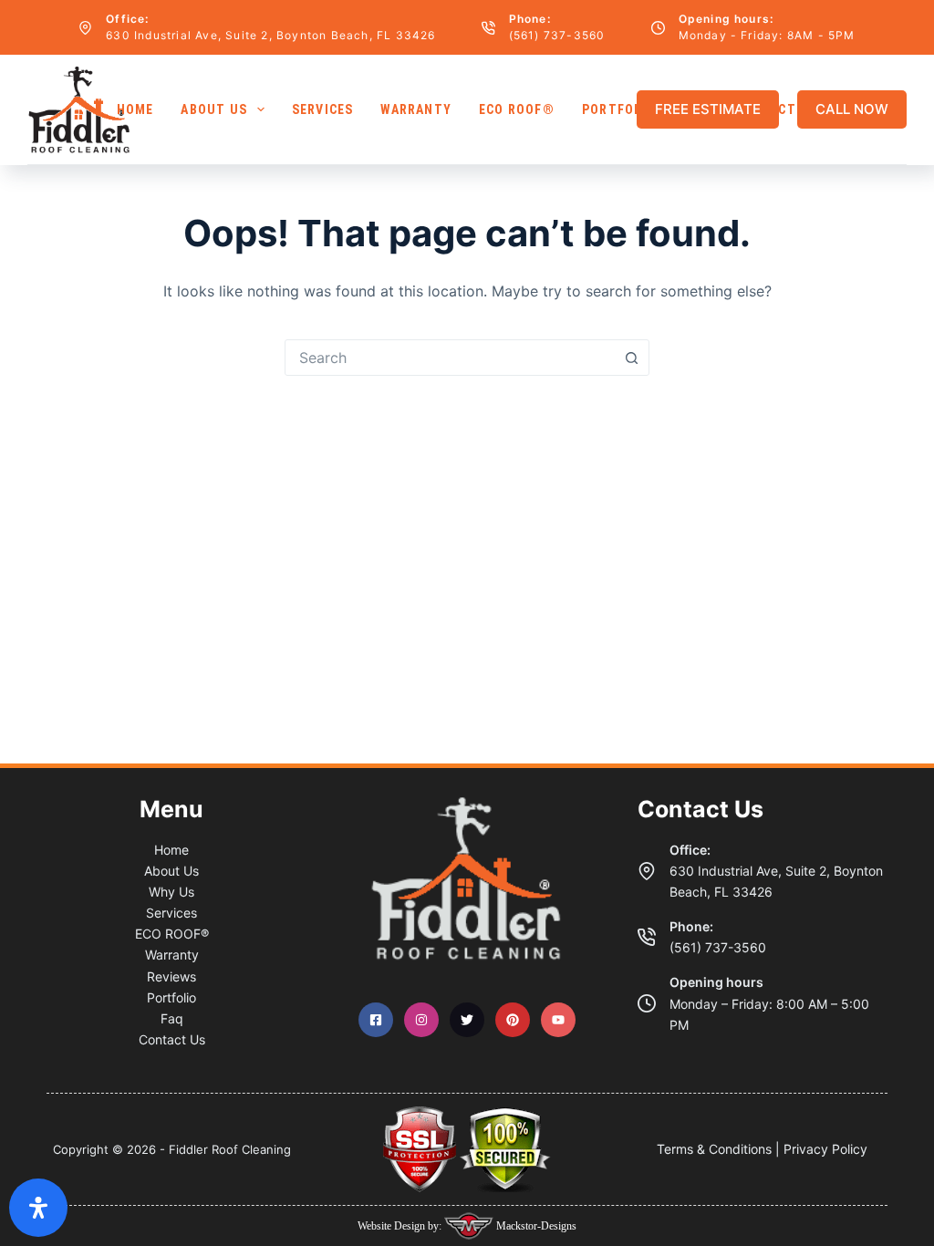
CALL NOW (851, 109)
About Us (214, 109)
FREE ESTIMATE (708, 109)
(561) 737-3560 (557, 35)
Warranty (415, 109)
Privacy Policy (825, 1149)
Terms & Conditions (714, 1149)
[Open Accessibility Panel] (38, 1208)
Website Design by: (401, 1226)
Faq (172, 1018)
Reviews (171, 976)
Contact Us (172, 1039)
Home (135, 109)
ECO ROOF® (517, 109)
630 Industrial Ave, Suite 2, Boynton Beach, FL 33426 (270, 35)
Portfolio (619, 109)
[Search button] (631, 357)
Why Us (171, 891)
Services (323, 109)
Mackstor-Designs (534, 1226)
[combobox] (449, 357)
